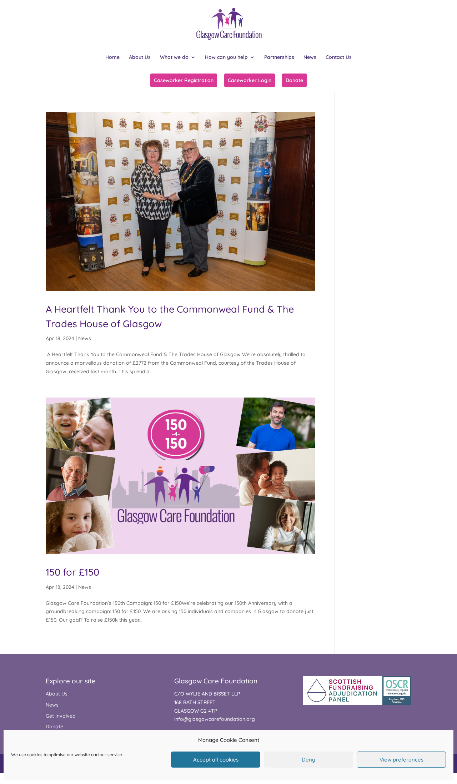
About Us (140, 57)
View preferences (401, 759)
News (309, 57)
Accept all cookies (215, 759)
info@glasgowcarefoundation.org (214, 719)
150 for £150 (72, 572)
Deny (308, 759)
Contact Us (339, 57)
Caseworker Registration (184, 80)
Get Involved (61, 716)
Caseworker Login (249, 80)
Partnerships (279, 57)
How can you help (226, 57)
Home (112, 57)
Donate (294, 80)
